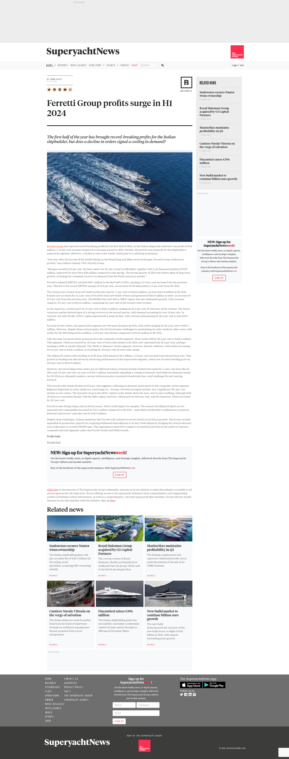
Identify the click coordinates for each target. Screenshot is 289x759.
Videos (125, 65)
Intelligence (78, 65)
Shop (135, 65)
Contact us (71, 678)
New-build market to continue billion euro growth (163, 615)
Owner (49, 699)
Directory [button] (96, 65)
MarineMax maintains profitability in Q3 (164, 547)
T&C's (67, 691)
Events (49, 716)
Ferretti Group (55, 246)
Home (48, 678)
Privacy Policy (73, 687)
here (112, 500)
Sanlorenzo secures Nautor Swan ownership (69, 547)
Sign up (119, 475)
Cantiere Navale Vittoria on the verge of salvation (69, 613)
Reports (63, 65)
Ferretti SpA (54, 442)
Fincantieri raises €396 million (115, 613)
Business (50, 683)
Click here (52, 489)
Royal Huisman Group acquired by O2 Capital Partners (115, 549)
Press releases (54, 704)
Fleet (48, 691)
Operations (52, 695)
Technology (52, 687)
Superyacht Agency (76, 699)
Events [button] (111, 65)
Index (48, 712)
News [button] (50, 65)
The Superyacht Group (78, 695)
